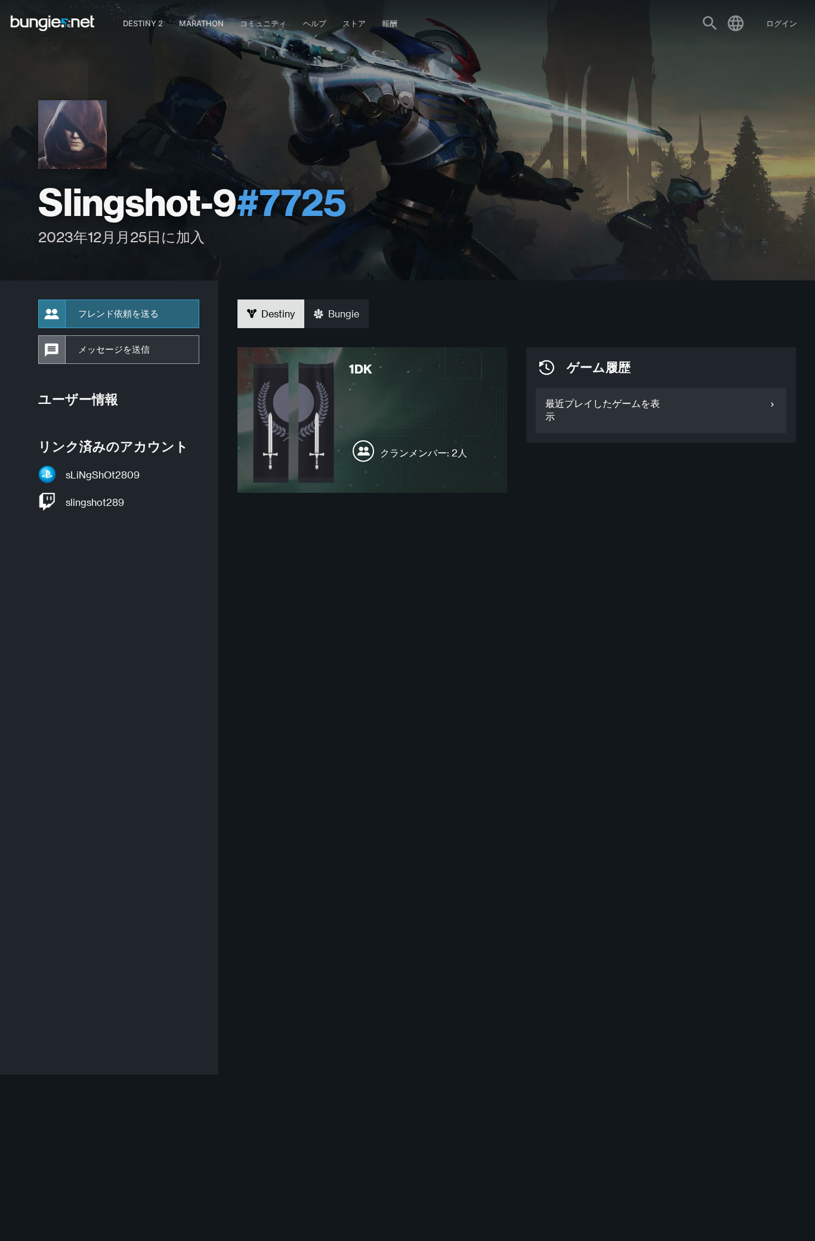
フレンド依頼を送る (118, 314)
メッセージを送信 (114, 349)
